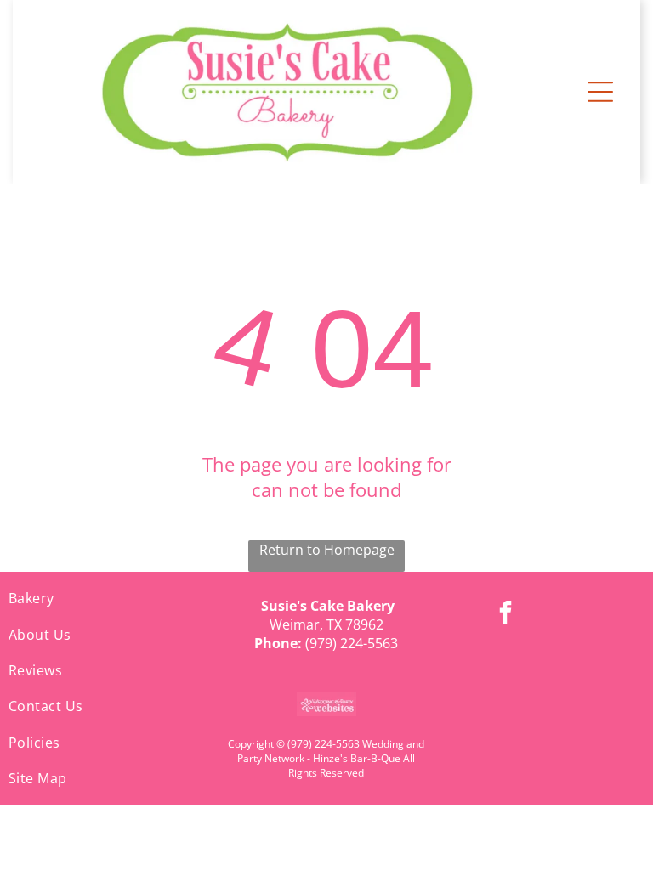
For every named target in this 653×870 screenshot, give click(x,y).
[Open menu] (600, 92)
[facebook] (505, 615)
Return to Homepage (327, 549)
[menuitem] (109, 598)
